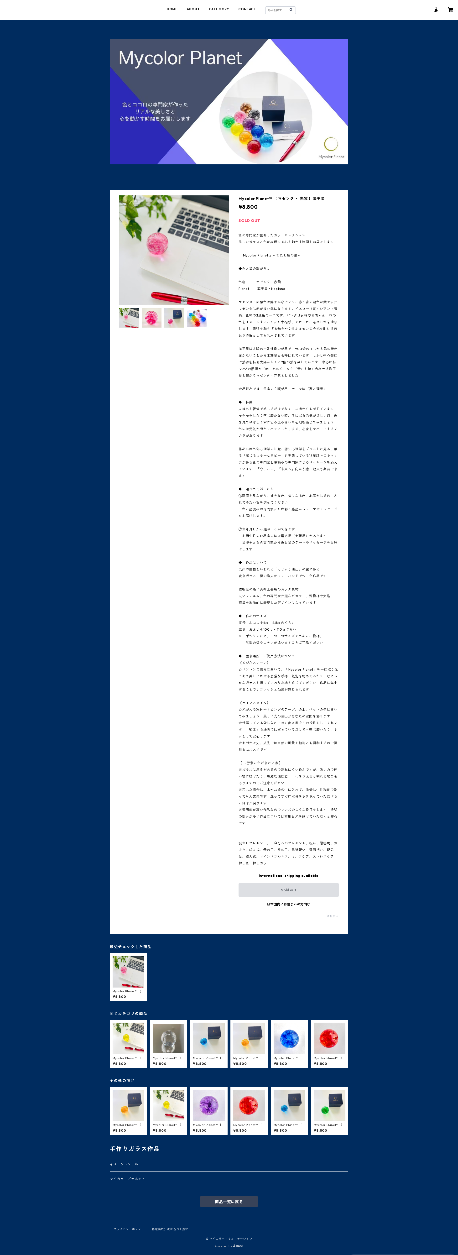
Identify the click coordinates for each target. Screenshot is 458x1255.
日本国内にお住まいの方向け (288, 904)
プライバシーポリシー (129, 1229)
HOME (172, 9)
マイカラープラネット (127, 1179)
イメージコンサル (124, 1164)
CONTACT (247, 9)
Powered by (224, 1246)
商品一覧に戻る (229, 1201)
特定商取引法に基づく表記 (170, 1229)
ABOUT (193, 9)
